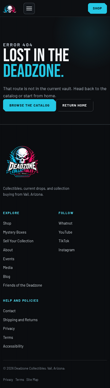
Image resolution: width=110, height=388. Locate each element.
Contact (9, 311)
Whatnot (65, 223)
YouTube (65, 232)
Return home (74, 105)
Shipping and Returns (20, 320)
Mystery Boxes (14, 232)
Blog (6, 276)
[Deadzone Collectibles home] (9, 8)
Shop (7, 223)
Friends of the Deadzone (22, 285)
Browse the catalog (29, 105)
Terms (8, 337)
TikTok (64, 241)
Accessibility (13, 346)
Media (8, 267)
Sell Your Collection (18, 241)
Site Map (32, 379)
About (8, 250)
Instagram (67, 250)
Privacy (9, 328)
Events (8, 259)
